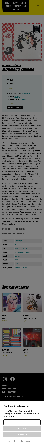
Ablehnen (22, 428)
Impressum (25, 441)
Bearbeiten (22, 434)
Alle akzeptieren (22, 422)
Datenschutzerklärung (11, 441)
